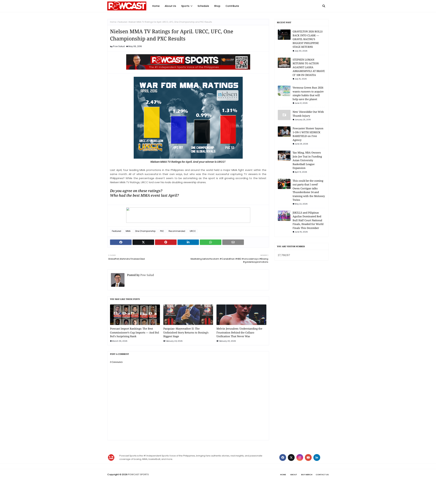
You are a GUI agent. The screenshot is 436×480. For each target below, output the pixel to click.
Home (113, 21)
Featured (122, 21)
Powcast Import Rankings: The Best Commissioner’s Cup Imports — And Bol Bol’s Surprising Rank (134, 332)
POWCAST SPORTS (138, 474)
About (293, 474)
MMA (128, 231)
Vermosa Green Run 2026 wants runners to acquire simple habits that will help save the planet (308, 93)
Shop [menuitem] (217, 6)
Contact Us (322, 474)
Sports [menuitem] (185, 6)
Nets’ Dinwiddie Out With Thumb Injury (308, 113)
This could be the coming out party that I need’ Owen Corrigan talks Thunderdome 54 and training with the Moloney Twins (309, 190)
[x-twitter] (291, 457)
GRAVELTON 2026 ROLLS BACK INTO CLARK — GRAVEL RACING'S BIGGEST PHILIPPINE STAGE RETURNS (308, 39)
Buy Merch (306, 474)
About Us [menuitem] (170, 6)
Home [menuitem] (156, 6)
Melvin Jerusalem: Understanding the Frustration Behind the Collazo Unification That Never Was (239, 332)
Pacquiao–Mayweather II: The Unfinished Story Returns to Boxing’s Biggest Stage (185, 332)
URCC (193, 231)
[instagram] (299, 457)
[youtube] (308, 457)
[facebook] (282, 457)
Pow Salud (119, 46)
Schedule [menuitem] (203, 6)
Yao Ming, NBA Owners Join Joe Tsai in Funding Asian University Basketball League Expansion (307, 160)
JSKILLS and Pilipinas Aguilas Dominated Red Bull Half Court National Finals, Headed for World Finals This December (308, 220)
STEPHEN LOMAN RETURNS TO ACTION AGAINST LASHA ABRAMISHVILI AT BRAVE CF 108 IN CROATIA (309, 67)
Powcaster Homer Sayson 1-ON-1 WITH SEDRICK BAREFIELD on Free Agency (308, 134)
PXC (162, 231)
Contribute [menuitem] (232, 6)
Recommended (177, 231)
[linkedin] (316, 457)
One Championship (145, 231)
